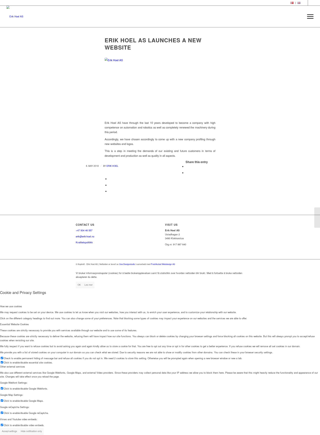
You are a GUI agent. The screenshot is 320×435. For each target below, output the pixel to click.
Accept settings (9, 431)
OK (79, 284)
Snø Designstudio (127, 264)
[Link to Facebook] (305, 3)
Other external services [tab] (12, 366)
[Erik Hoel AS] (160, 87)
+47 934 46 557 (84, 230)
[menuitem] (292, 3)
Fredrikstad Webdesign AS (163, 264)
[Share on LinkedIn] (110, 185)
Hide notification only (31, 431)
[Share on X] (187, 173)
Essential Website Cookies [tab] (14, 324)
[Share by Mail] (110, 191)
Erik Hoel (112, 165)
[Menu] (309, 16)
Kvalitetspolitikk (84, 242)
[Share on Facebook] (187, 166)
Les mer (88, 284)
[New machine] (317, 217)
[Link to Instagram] (311, 3)
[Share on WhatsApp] (110, 179)
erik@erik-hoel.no (85, 236)
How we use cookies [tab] (11, 306)
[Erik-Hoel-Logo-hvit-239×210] (14, 16)
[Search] (300, 16)
